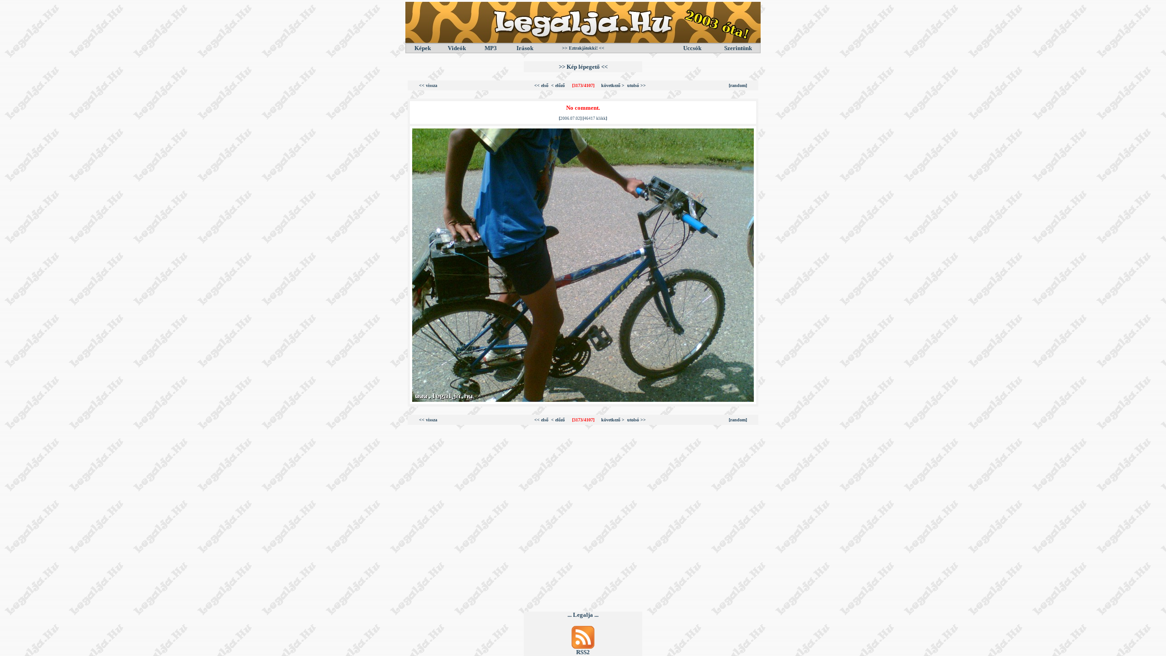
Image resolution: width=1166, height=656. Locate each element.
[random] (738, 85)
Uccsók (692, 48)
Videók (457, 48)
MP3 (491, 48)
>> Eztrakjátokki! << (583, 48)
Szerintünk (738, 48)
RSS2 (583, 652)
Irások (525, 48)
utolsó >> (636, 85)
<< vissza (428, 85)
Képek (422, 48)
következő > (612, 85)
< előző (558, 85)
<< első (541, 85)
